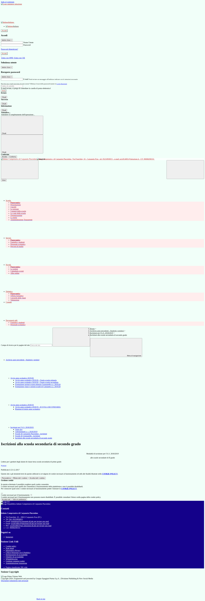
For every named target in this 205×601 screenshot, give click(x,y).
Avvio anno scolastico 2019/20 (22, 378)
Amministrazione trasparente (16, 563)
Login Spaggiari (62, 84)
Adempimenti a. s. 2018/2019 (26, 432)
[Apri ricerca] (185, 169)
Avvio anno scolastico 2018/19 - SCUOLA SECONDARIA (38, 407)
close (4, 180)
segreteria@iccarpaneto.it (30, 521)
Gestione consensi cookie (15, 561)
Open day (19, 430)
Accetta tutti (37, 478)
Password (27, 45)
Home (92, 329)
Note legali (10, 548)
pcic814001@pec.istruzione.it (30, 526)
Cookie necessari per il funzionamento (15, 495)
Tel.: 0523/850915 (16, 519)
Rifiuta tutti (20, 478)
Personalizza (6, 478)
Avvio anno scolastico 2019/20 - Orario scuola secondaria (36, 382)
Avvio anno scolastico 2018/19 (22, 405)
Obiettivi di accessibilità (14, 557)
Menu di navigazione (134, 356)
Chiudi (4, 97)
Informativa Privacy (13, 550)
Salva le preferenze (19, 499)
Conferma (12, 157)
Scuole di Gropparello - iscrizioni (27, 436)
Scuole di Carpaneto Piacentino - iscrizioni (31, 434)
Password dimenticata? (9, 49)
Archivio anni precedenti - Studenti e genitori (107, 331)
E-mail (25, 79)
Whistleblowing (12, 559)
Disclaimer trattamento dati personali (14, 581)
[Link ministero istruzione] (11, 4)
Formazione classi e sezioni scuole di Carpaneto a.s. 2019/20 (38, 387)
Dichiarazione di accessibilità (16, 555)
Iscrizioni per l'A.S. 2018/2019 (101, 333)
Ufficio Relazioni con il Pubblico (18, 553)
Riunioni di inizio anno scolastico (27, 409)
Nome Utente (28, 42)
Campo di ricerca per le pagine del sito (15, 345)
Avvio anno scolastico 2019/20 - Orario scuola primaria (36, 380)
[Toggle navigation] (19, 169)
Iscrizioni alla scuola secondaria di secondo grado (33, 438)
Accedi (4, 31)
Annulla (4, 157)
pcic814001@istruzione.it (30, 524)
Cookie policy (11, 546)
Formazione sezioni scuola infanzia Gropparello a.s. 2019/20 (38, 384)
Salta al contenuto (7, 2)
